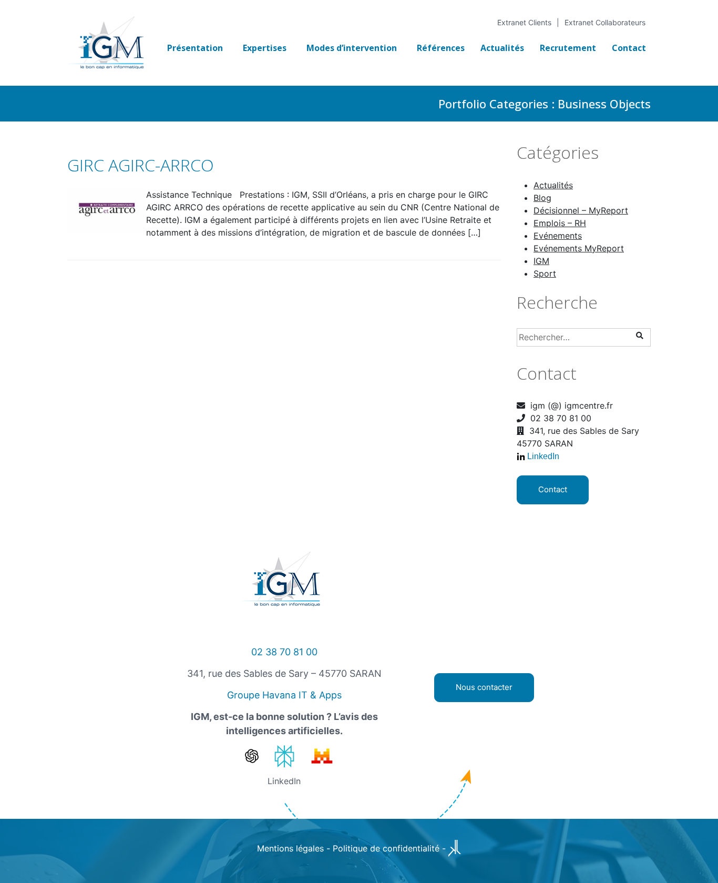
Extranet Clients (524, 22)
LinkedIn (543, 456)
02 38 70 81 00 (284, 651)
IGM (541, 261)
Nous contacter (484, 687)
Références (441, 48)
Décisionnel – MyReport (581, 210)
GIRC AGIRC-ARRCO (140, 165)
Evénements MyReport (579, 248)
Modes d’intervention (351, 48)
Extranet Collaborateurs (605, 22)
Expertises (264, 48)
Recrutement (568, 48)
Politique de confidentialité (386, 848)
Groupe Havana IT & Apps (284, 695)
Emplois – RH (560, 223)
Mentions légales (290, 848)
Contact (629, 48)
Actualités (502, 48)
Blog (542, 197)
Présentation (195, 48)
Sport (545, 273)
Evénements (558, 235)
